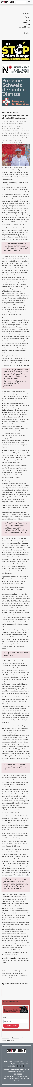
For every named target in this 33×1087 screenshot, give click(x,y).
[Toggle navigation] (29, 1)
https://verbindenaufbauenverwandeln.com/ (15, 984)
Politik (28, 25)
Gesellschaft (26, 22)
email (4, 1017)
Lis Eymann (26, 17)
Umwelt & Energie (24, 27)
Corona (28, 20)
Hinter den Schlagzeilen (9, 958)
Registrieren (15, 1038)
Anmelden (5, 1038)
